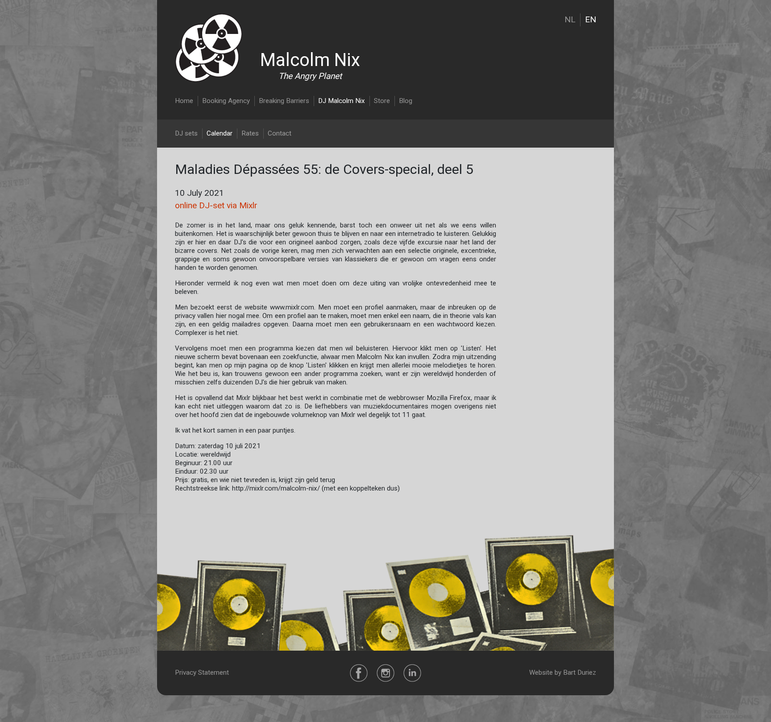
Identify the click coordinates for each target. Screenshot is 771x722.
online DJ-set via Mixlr (216, 205)
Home (184, 101)
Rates (250, 133)
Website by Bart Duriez (562, 672)
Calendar (219, 133)
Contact (279, 133)
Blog (405, 101)
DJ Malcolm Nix (341, 101)
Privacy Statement (202, 672)
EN (590, 19)
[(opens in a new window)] (358, 672)
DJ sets (186, 133)
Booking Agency (226, 101)
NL (570, 19)
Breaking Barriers (284, 101)
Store (382, 101)
